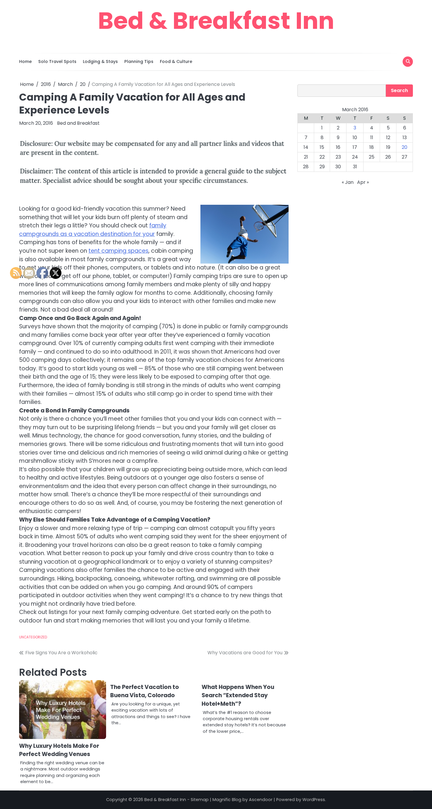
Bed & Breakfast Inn (216, 20)
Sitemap (200, 800)
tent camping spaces (118, 251)
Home (25, 61)
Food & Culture (176, 61)
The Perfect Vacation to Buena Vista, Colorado (144, 691)
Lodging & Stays (100, 61)
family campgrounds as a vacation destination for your (92, 230)
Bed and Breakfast (78, 123)
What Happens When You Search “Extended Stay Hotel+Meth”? (238, 695)
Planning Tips (138, 61)
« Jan (348, 182)
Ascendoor (260, 800)
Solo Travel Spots (57, 61)
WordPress (313, 800)
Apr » (363, 182)
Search (399, 90)
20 (404, 147)
